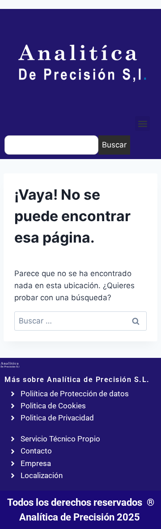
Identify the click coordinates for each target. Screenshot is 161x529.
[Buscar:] (80, 320)
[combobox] (51, 145)
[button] (142, 123)
